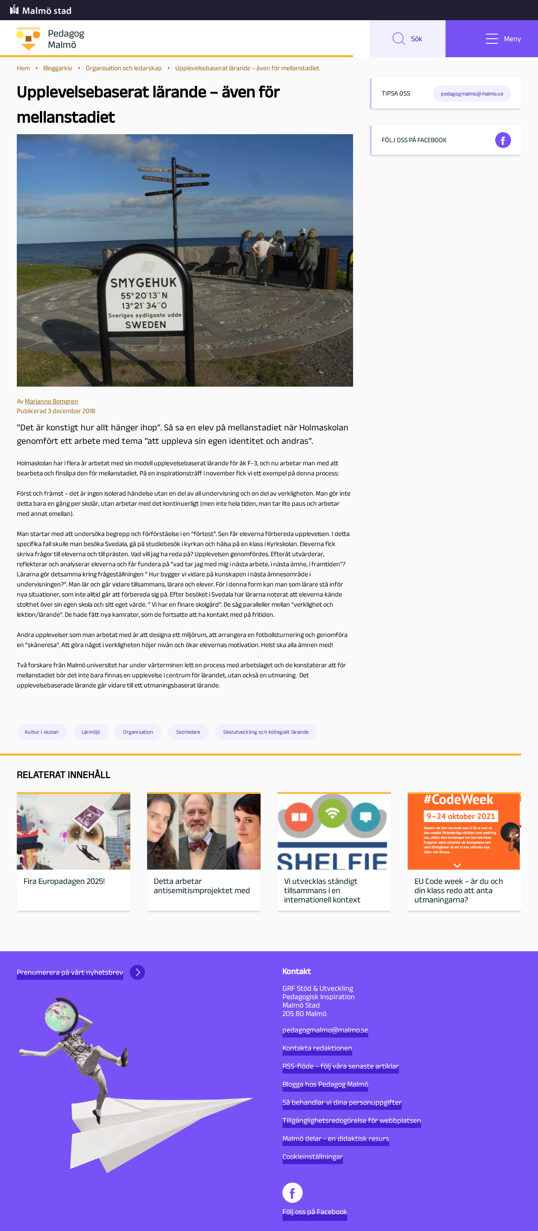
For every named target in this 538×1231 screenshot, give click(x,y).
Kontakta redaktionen (317, 1048)
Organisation (138, 732)
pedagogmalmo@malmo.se (325, 1030)
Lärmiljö (91, 732)
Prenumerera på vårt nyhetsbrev (70, 972)
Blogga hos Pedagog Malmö (325, 1084)
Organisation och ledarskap (124, 68)
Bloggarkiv (57, 68)
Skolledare (188, 732)
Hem (23, 68)
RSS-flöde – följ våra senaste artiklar (340, 1066)
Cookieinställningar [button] (312, 1156)
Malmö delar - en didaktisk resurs (335, 1138)
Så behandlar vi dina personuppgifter (342, 1102)
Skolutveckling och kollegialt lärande (266, 732)
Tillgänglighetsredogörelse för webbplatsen (351, 1120)
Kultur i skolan (41, 732)
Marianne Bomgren (51, 401)
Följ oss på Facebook (314, 1211)
